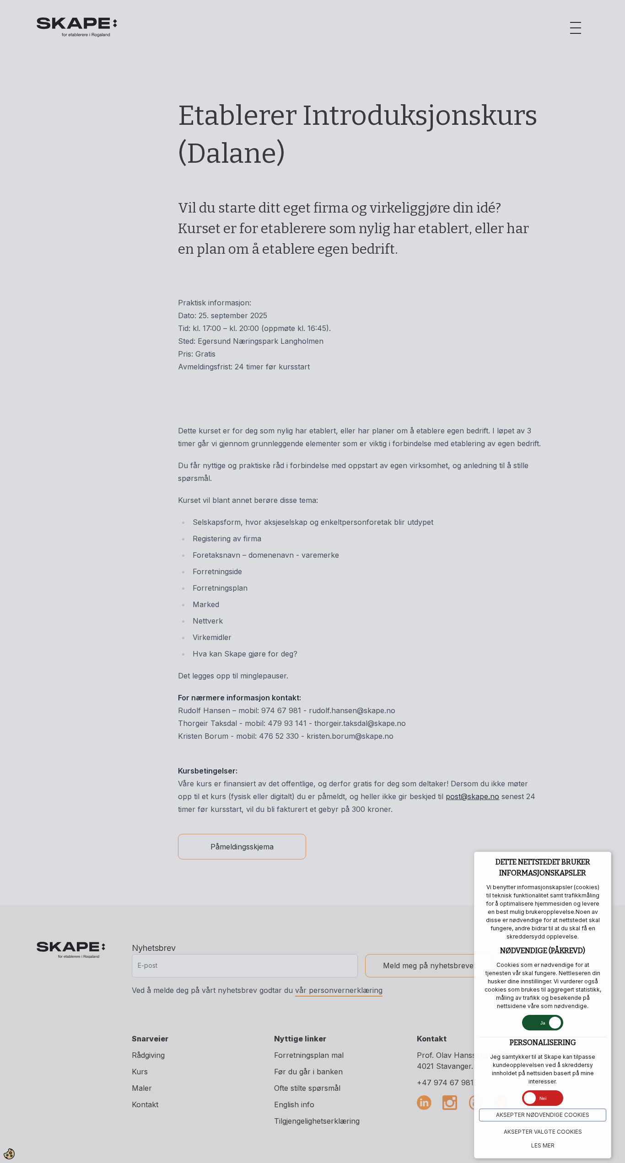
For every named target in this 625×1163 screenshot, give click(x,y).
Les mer (543, 1145)
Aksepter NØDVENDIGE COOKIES (542, 1114)
